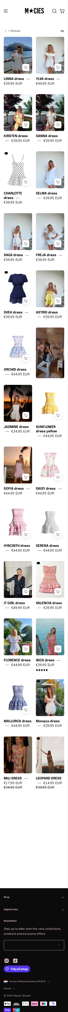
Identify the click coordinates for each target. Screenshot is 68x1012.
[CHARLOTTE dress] (18, 169)
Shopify (26, 995)
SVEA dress (13, 312)
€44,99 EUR (20, 665)
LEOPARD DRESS (48, 778)
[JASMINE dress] (18, 403)
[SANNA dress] (50, 112)
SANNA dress (47, 136)
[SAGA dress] (18, 231)
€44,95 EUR (20, 374)
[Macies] (34, 11)
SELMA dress (46, 193)
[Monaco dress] (50, 697)
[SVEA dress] (18, 288)
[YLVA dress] (50, 55)
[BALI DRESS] (18, 754)
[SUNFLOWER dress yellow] (50, 403)
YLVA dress (45, 79)
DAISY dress (46, 488)
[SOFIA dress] (18, 465)
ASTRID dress (47, 312)
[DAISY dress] (50, 465)
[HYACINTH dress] (18, 522)
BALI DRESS (13, 778)
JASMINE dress (16, 427)
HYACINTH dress (17, 546)
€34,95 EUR (20, 431)
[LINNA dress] (18, 55)
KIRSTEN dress (16, 136)
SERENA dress (47, 546)
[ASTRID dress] (50, 288)
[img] (42, 670)
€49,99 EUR (20, 607)
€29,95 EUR (52, 725)
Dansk (7, 988)
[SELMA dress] (50, 169)
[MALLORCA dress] (18, 697)
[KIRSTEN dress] (18, 112)
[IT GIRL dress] (18, 579)
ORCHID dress (15, 369)
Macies (17, 995)
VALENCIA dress (49, 603)
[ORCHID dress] (18, 346)
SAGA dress (13, 255)
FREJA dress (46, 255)
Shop (7, 897)
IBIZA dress (45, 660)
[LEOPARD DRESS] (50, 754)
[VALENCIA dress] (50, 579)
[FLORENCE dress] (18, 636)
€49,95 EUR (45, 83)
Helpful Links (11, 910)
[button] (54, 11)
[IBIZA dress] (50, 636)
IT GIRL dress (14, 603)
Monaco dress (48, 721)
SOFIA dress (14, 488)
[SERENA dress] (50, 522)
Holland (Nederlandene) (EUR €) (27, 981)
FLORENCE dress (17, 660)
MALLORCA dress (18, 721)
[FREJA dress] (50, 231)
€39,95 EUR (13, 83)
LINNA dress (14, 79)
